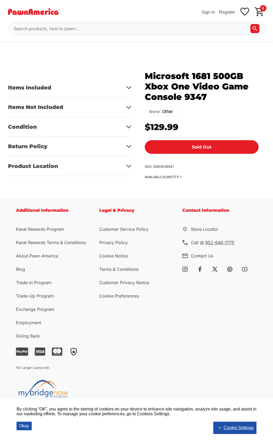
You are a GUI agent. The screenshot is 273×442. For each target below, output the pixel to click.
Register (227, 12)
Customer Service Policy (123, 229)
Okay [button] (24, 426)
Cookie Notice (113, 256)
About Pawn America (37, 256)
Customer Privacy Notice (124, 282)
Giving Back (28, 336)
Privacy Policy (113, 242)
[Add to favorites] (244, 12)
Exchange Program (35, 309)
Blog (20, 269)
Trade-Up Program (35, 296)
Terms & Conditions (118, 269)
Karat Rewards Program (40, 229)
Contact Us (202, 256)
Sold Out (201, 147)
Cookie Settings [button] (239, 427)
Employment (28, 322)
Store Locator (204, 229)
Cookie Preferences (119, 296)
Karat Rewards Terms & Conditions (51, 242)
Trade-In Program (33, 282)
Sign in (208, 12)
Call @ (212, 242)
